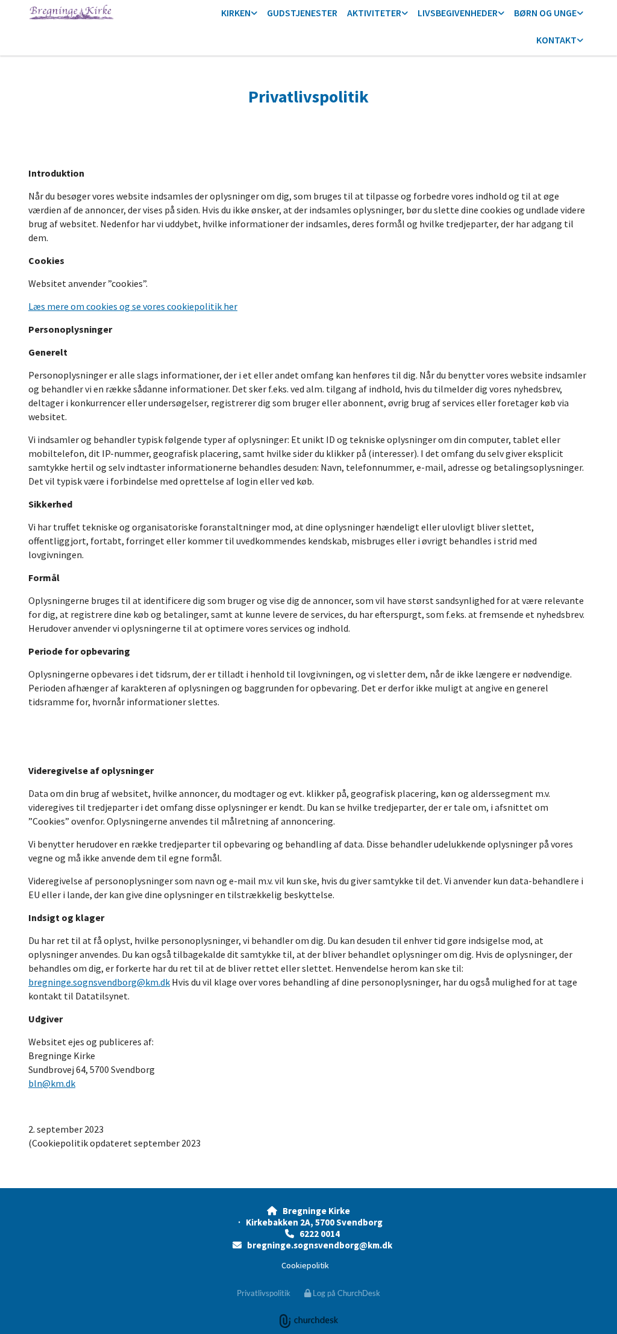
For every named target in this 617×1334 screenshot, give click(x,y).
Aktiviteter (374, 13)
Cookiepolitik (305, 1265)
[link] (239, 13)
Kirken (236, 13)
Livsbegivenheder (458, 13)
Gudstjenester (302, 13)
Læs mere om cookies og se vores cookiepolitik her (132, 306)
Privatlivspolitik (263, 1293)
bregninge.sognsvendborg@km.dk (99, 982)
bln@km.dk (51, 1083)
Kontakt (556, 40)
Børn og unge (545, 13)
